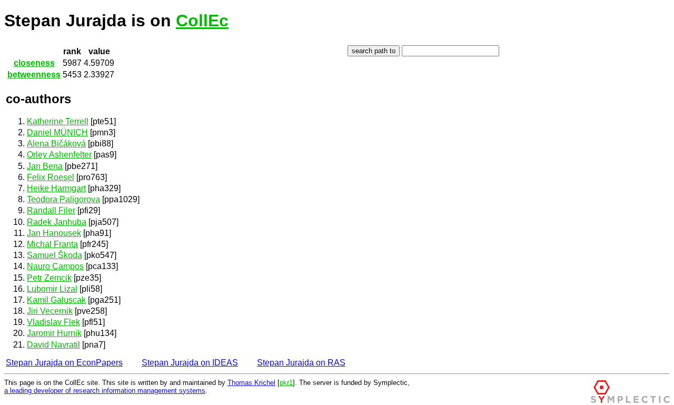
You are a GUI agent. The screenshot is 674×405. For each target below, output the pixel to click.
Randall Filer (51, 210)
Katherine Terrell (57, 121)
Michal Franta (52, 244)
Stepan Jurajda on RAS (301, 362)
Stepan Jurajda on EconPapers (64, 362)
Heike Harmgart (56, 188)
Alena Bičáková (56, 143)
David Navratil (53, 344)
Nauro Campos (55, 266)
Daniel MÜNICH (57, 132)
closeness (34, 62)
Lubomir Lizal (52, 288)
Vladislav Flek (53, 322)
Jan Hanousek (54, 233)
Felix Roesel (50, 177)
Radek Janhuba (56, 222)
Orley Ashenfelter (59, 154)
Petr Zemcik (49, 277)
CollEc (202, 20)
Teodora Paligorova (63, 199)
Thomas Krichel (251, 383)
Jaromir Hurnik (54, 333)
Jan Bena (45, 166)
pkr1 (286, 383)
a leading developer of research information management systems (104, 390)
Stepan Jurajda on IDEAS (190, 362)
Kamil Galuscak (56, 299)
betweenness (34, 74)
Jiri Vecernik (50, 311)
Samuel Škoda (54, 255)
